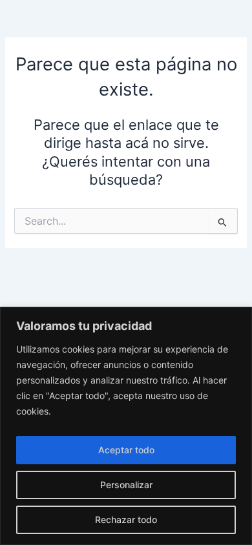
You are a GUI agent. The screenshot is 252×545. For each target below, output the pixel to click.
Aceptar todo (126, 449)
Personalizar (126, 484)
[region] (126, 426)
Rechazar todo (126, 519)
